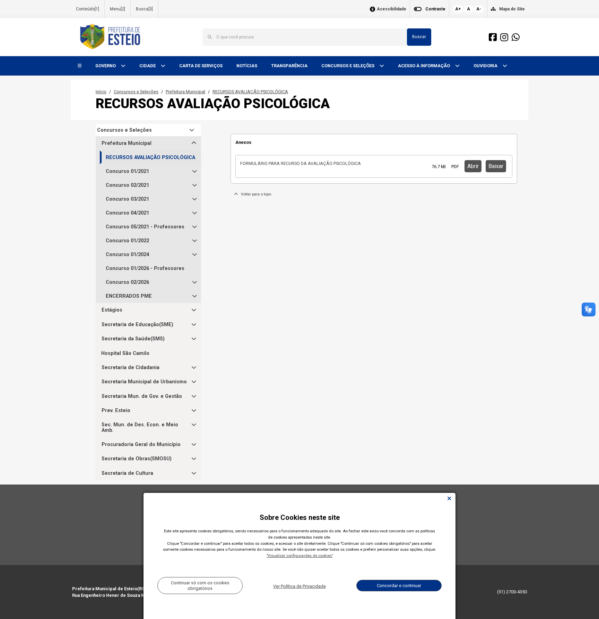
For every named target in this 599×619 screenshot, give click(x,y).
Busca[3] (144, 9)
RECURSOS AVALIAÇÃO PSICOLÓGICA (250, 91)
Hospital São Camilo (125, 353)
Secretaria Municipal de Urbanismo (144, 381)
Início (101, 91)
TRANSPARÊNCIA (289, 65)
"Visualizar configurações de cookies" (300, 555)
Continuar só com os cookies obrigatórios (200, 585)
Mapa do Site (512, 9)
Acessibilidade (391, 9)
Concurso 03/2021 (127, 199)
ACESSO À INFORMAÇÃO (424, 65)
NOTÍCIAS (246, 65)
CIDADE (148, 65)
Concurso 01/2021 (127, 171)
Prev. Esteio (116, 410)
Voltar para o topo (254, 194)
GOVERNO (106, 65)
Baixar (495, 166)
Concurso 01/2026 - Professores (145, 268)
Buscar (419, 36)
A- (478, 9)
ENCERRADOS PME (129, 296)
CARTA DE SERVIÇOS (201, 65)
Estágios (112, 310)
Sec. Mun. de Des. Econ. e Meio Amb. (140, 427)
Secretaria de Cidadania (130, 367)
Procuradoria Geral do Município (141, 444)
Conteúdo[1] (87, 9)
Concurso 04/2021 (127, 213)
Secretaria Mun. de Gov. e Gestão (142, 396)
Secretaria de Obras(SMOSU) (137, 458)
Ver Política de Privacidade (299, 586)
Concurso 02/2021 (127, 185)
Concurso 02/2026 (127, 282)
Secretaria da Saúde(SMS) (133, 338)
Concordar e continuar (399, 585)
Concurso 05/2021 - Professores (145, 226)
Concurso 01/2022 (127, 240)
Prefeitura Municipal (185, 91)
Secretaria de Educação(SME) (137, 324)
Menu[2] (117, 9)
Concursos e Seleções (136, 91)
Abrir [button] (473, 166)
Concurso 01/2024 (127, 254)
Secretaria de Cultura (127, 473)
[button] (79, 66)
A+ (458, 9)
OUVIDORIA (486, 65)
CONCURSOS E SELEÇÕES (348, 65)
